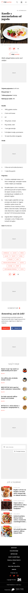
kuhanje (10, 266)
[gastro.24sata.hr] (6, 2)
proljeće (10, 259)
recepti (13, 256)
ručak (22, 269)
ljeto (17, 259)
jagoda (15, 253)
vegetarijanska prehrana (10, 269)
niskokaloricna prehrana (9, 262)
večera (21, 256)
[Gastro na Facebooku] (10, 575)
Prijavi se (6, 328)
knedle (22, 253)
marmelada (6, 253)
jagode (6, 256)
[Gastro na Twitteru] (14, 575)
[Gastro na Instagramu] (17, 575)
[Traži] (17, 2)
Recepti (3, 373)
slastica (22, 262)
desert (17, 266)
